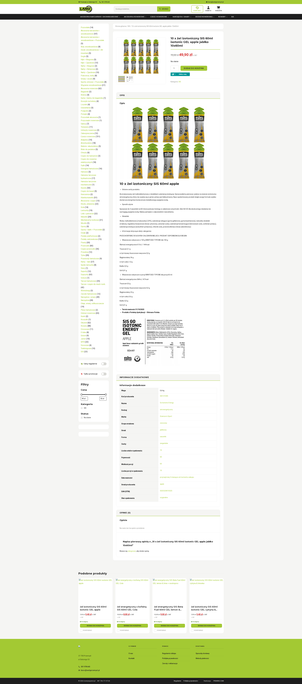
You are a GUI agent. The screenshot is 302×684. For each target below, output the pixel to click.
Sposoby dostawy (202, 653)
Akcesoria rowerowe (134, 17)
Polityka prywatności (170, 658)
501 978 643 (106, 2)
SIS (232, 17)
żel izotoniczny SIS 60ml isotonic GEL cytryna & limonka (204, 608)
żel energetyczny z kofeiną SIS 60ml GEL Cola (132, 608)
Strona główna (120, 26)
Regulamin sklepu (169, 653)
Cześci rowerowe (158, 17)
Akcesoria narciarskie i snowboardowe (99, 17)
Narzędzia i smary (181, 17)
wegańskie (164, 443)
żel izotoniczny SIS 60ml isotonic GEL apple (93, 608)
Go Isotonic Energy (167, 403)
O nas (131, 653)
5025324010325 (166, 491)
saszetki (163, 437)
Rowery (222, 17)
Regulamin (177, 681)
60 (161, 457)
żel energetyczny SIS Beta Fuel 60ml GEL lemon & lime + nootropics (168, 608)
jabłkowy (163, 430)
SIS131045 (164, 396)
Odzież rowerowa (204, 17)
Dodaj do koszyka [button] (95, 626)
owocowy (163, 423)
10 (161, 450)
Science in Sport (166, 416)
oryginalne (164, 497)
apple (162, 484)
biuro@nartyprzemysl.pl (216, 2)
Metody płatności (202, 658)
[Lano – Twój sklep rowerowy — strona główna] (85, 9)
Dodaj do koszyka (194, 68)
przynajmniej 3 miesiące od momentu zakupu (177, 477)
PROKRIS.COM (218, 681)
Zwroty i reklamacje (169, 663)
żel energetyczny (166, 409)
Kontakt (131, 658)
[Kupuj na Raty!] (195, 74)
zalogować (132, 551)
